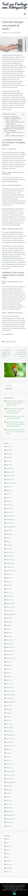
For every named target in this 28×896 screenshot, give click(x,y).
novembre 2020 (10, 694)
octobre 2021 (10, 654)
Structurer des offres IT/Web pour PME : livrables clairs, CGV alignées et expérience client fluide (15, 424)
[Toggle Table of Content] (22, 114)
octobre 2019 (10, 742)
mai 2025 (8, 497)
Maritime (8, 861)
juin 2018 (8, 793)
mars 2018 (9, 804)
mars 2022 (9, 636)
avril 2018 (8, 800)
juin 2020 (8, 713)
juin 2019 (8, 753)
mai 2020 (8, 716)
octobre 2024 (10, 523)
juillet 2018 (9, 789)
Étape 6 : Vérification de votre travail (14, 135)
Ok (14, 893)
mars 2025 (9, 505)
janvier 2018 (9, 811)
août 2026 (9, 446)
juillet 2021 (9, 665)
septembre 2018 (10, 782)
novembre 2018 (10, 775)
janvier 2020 (9, 731)
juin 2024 (8, 538)
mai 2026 (8, 457)
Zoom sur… (9, 872)
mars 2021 (9, 680)
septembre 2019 (10, 746)
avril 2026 (8, 461)
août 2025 (9, 486)
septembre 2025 (10, 483)
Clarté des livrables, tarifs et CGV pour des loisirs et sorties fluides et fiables (16, 431)
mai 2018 (8, 797)
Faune (7, 853)
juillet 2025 (9, 490)
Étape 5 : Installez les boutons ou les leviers (15, 133)
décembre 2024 (10, 516)
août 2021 (9, 662)
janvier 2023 (9, 600)
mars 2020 (9, 724)
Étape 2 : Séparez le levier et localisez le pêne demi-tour (15, 122)
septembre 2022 (10, 614)
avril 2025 (8, 501)
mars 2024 (9, 548)
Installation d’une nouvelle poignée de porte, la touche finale (13, 129)
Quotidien (13, 341)
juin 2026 (8, 454)
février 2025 (9, 508)
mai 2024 (8, 541)
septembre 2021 (10, 658)
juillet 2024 (9, 534)
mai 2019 (8, 756)
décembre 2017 (10, 815)
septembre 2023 (10, 570)
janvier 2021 (9, 687)
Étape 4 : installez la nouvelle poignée (15, 127)
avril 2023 (8, 589)
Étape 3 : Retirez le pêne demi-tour (14, 125)
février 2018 (9, 808)
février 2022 (9, 640)
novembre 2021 (10, 651)
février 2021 (9, 683)
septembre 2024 (10, 527)
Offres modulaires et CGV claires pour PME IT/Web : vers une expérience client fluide (15, 410)
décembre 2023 (10, 559)
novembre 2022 (10, 607)
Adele (18, 32)
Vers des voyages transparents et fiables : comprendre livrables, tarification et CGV (15, 403)
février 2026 (9, 468)
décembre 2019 (10, 735)
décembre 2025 (10, 472)
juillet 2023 (9, 578)
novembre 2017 (10, 819)
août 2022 (9, 618)
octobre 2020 (10, 698)
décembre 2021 (10, 647)
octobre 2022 (10, 611)
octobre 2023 (10, 567)
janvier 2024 (9, 556)
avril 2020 (8, 720)
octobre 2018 (10, 778)
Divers (8, 850)
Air (7, 842)
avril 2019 (8, 760)
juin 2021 (8, 669)
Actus (7, 839)
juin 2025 (8, 494)
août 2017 (9, 826)
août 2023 (9, 574)
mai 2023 (8, 585)
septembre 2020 (10, 702)
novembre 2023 (10, 563)
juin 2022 (8, 625)
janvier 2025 (9, 512)
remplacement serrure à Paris (11, 258)
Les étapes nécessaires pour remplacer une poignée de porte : (12, 117)
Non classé (9, 864)
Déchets (8, 846)
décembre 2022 (10, 603)
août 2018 (9, 786)
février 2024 (9, 552)
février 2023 (9, 596)
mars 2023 (9, 592)
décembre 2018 (10, 771)
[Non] (26, 889)
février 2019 (9, 764)
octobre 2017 (10, 822)
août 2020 (9, 705)
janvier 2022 (9, 643)
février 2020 (9, 727)
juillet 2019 (9, 749)
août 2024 (9, 530)
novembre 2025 (10, 475)
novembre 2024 (10, 519)
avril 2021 (8, 676)
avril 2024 (8, 545)
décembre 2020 (10, 691)
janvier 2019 (9, 767)
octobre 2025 (10, 479)
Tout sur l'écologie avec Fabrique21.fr (14, 5)
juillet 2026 (9, 450)
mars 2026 (9, 465)
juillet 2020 (9, 709)
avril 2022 (8, 632)
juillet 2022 (9, 621)
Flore (7, 857)
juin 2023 (8, 581)
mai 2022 (8, 629)
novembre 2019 (10, 738)
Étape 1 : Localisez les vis (12, 120)
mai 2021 (8, 673)
